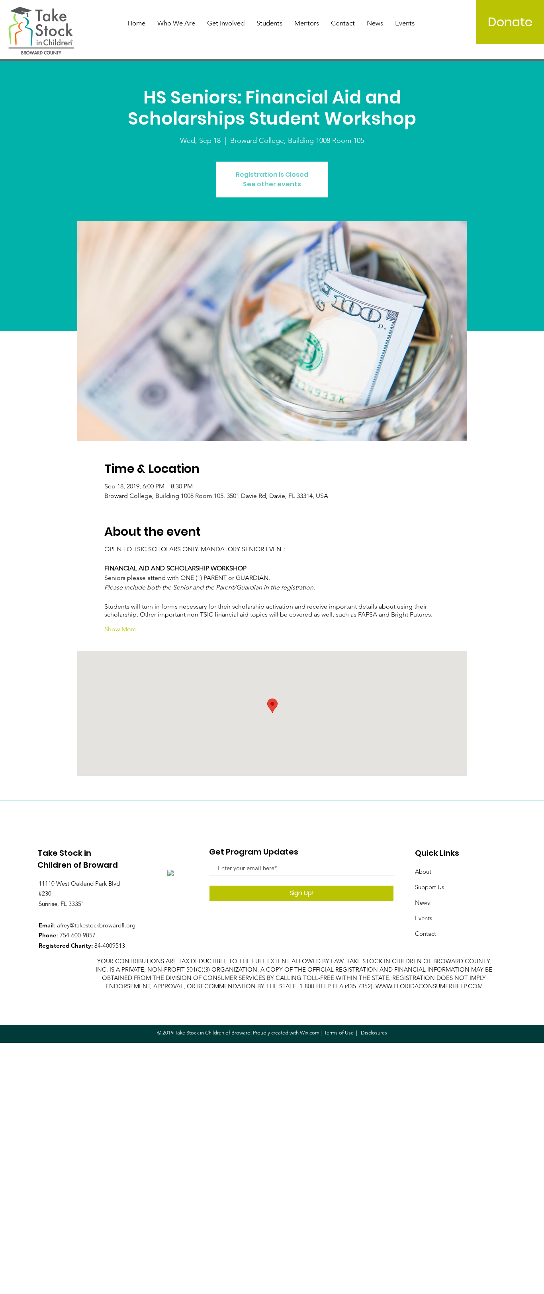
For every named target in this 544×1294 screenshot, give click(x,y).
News (422, 902)
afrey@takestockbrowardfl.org (96, 925)
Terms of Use (339, 1033)
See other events (272, 184)
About (423, 871)
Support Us (429, 887)
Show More (120, 629)
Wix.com (309, 1033)
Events (423, 918)
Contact (425, 933)
